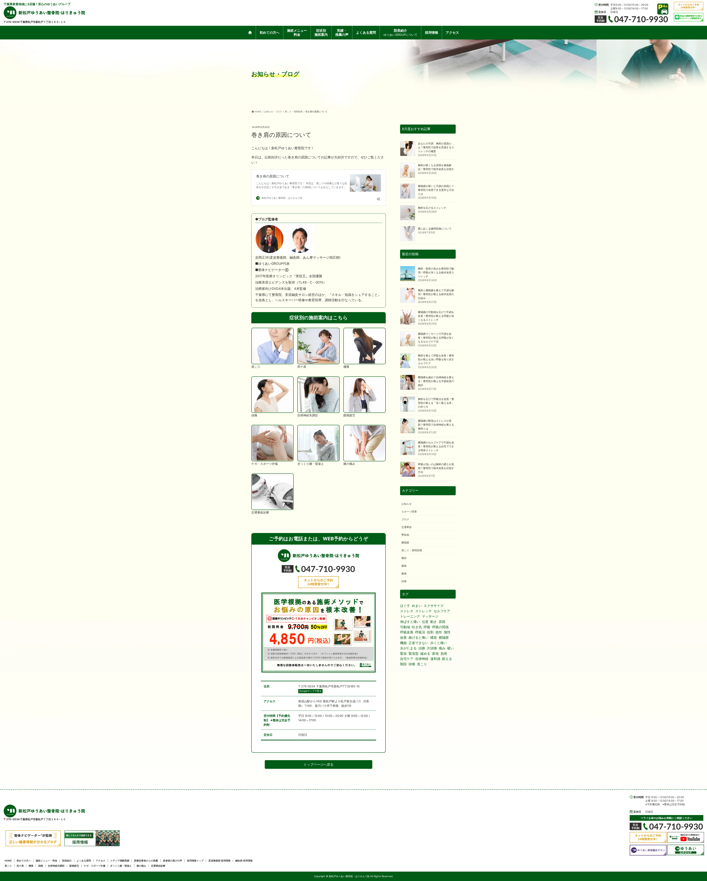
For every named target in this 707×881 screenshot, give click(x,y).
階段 (403, 664)
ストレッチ (423, 611)
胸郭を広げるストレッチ (432, 207)
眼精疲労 (74, 865)
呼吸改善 (406, 632)
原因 (442, 622)
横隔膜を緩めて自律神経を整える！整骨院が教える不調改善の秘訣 (436, 381)
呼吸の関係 (440, 627)
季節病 (405, 534)
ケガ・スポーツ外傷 (94, 865)
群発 (435, 653)
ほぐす (405, 606)
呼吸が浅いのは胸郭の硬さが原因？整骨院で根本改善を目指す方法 (436, 468)
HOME (8, 860)
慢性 (447, 632)
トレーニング (410, 616)
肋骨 (444, 653)
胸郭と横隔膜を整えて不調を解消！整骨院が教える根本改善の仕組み (436, 294)
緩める (425, 653)
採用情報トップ (195, 860)
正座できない (418, 643)
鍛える (447, 659)
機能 (403, 643)
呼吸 (427, 627)
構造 (433, 637)
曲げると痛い (418, 637)
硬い (450, 648)
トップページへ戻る (318, 764)
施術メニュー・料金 (46, 860)
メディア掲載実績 (119, 860)
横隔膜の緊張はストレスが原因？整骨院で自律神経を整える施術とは (436, 424)
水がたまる (408, 648)
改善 (403, 637)
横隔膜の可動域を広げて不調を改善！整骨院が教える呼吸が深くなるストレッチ (436, 315)
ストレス (406, 611)
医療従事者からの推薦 (146, 860)
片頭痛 (432, 648)
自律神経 (421, 659)
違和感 (435, 659)
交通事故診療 (158, 865)
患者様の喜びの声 (172, 860)
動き (433, 622)
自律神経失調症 (56, 865)
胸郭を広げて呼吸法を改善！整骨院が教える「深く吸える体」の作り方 (436, 402)
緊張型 (413, 653)
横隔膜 (405, 542)
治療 (421, 648)
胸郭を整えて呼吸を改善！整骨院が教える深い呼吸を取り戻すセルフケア (436, 359)
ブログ (405, 519)
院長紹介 (67, 860)
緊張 (403, 653)
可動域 (405, 627)
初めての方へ (24, 860)
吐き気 (417, 627)
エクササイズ (434, 606)
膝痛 (404, 573)
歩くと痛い (438, 643)
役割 (430, 632)
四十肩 (20, 865)
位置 (425, 622)
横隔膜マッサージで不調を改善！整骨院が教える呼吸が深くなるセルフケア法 (436, 337)
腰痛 (404, 565)
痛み (442, 648)
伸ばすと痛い (410, 622)
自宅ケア (406, 659)
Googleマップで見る (310, 691)
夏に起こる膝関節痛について (434, 228)
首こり (422, 664)
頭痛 (404, 581)
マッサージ (430, 616)
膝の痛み (141, 865)
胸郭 (404, 558)
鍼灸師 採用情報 (244, 860)
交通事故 (406, 527)
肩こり (8, 865)
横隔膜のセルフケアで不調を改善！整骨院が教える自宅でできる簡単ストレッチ (436, 446)
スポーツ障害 (409, 511)
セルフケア (442, 611)
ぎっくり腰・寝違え (121, 865)
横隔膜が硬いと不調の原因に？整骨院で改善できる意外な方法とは (436, 189)
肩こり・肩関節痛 (411, 550)
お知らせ (406, 503)
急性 (438, 632)
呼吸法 (420, 632)
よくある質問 (84, 860)
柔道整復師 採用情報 (219, 860)
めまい (417, 606)
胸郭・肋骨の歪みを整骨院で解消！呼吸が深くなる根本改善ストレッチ (436, 272)
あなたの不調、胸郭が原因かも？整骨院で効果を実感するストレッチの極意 (436, 147)
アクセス (100, 860)
